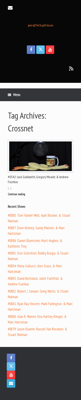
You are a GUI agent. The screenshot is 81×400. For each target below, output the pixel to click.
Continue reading (17, 194)
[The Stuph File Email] (11, 383)
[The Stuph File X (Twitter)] (40, 49)
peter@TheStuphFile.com (40, 25)
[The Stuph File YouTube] (50, 49)
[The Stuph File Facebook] (31, 49)
